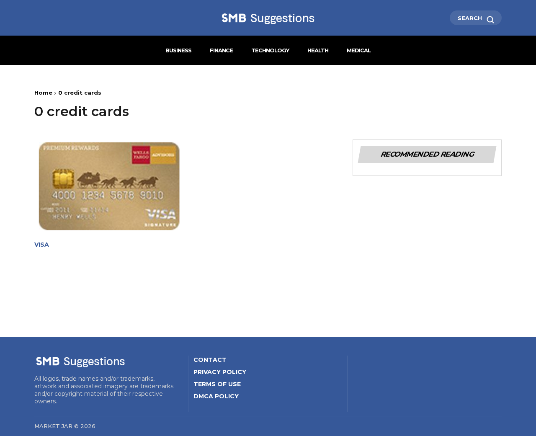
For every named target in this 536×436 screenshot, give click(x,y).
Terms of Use (217, 384)
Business (178, 50)
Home (43, 92)
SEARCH (471, 18)
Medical (359, 50)
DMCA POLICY (216, 396)
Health (317, 50)
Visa (41, 244)
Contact (210, 360)
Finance (221, 50)
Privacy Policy (219, 372)
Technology (270, 50)
